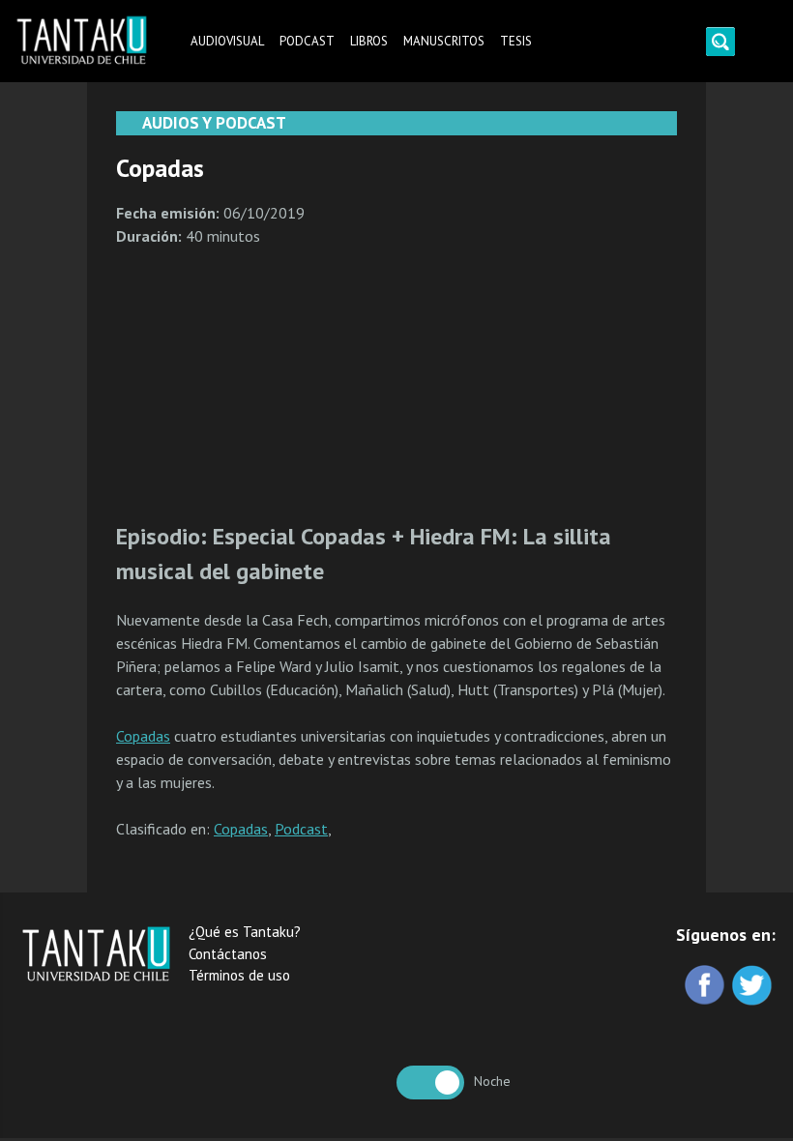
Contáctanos (228, 954)
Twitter (754, 987)
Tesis (516, 41)
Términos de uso (239, 975)
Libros (369, 41)
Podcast (307, 41)
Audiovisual (227, 41)
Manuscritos (444, 41)
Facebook (706, 987)
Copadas (143, 736)
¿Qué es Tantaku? (245, 931)
